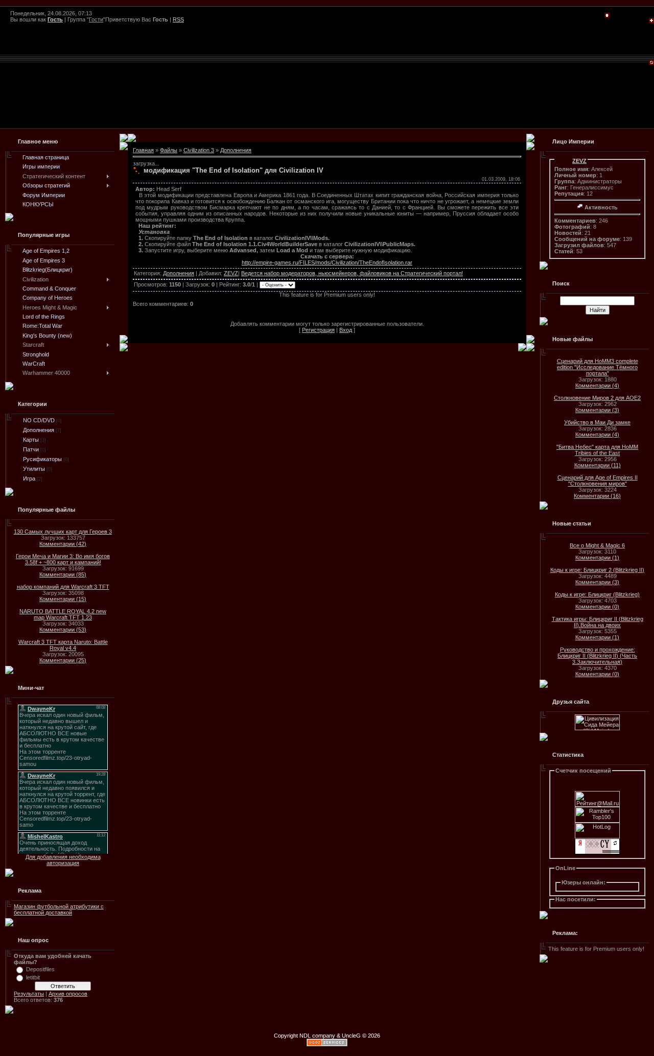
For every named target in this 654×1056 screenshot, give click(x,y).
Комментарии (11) (597, 465)
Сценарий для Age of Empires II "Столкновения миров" (597, 480)
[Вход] (651, 63)
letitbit (33, 977)
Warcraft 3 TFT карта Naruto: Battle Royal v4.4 (63, 645)
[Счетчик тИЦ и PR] (597, 852)
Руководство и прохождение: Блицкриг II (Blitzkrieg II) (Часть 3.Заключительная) (597, 655)
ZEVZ (231, 273)
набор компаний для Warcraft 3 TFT (63, 587)
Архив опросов (68, 994)
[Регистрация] (651, 21)
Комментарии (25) (62, 660)
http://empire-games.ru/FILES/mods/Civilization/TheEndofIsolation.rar (327, 262)
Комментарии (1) (597, 558)
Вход (345, 330)
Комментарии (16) (597, 496)
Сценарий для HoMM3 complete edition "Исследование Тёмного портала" (597, 367)
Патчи (31, 449)
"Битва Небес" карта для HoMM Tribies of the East (597, 450)
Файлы (168, 150)
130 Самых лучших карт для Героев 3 (63, 532)
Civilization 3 (198, 150)
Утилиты (34, 469)
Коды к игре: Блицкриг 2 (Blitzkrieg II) (597, 570)
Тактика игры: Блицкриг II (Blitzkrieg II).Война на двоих (597, 622)
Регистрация (318, 330)
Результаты (29, 994)
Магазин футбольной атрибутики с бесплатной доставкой (59, 909)
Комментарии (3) (597, 410)
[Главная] (607, 16)
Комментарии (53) (62, 630)
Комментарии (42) (62, 544)
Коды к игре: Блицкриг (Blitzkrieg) (597, 594)
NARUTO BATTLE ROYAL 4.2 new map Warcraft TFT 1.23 (62, 614)
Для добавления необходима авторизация (63, 860)
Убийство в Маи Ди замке (597, 422)
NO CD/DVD (39, 420)
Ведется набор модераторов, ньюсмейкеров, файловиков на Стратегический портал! (352, 273)
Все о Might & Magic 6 (597, 545)
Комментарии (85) (62, 574)
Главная (143, 150)
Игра (29, 478)
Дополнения (38, 430)
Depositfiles (40, 969)
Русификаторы (42, 459)
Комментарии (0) (597, 607)
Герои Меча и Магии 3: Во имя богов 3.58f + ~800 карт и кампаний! (63, 559)
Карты (31, 440)
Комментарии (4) (597, 385)
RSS (178, 19)
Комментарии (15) (62, 599)
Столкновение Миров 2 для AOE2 (597, 398)
